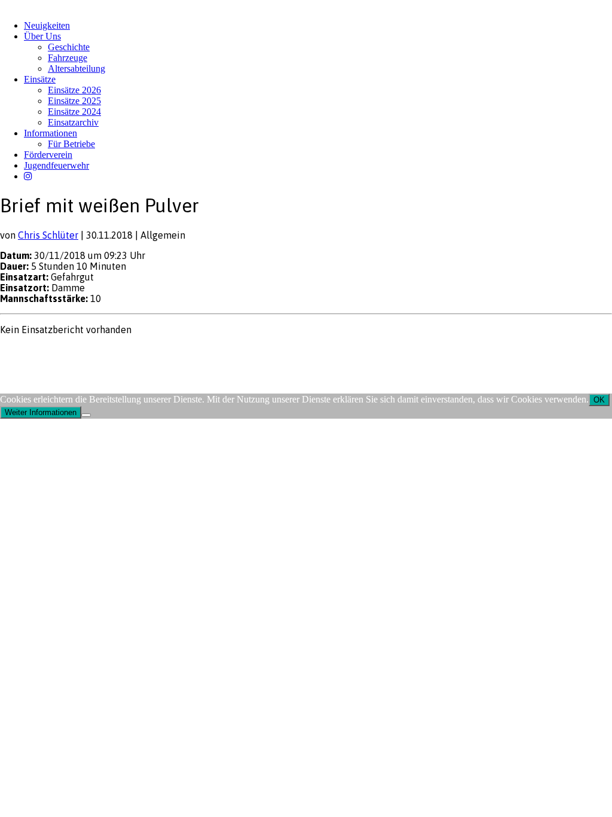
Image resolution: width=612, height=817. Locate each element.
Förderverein (48, 155)
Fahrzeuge (67, 58)
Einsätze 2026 (74, 90)
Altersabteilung (76, 68)
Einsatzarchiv (73, 122)
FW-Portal (107, 352)
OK (599, 399)
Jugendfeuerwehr (56, 165)
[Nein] (86, 415)
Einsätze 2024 (74, 111)
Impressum (19, 352)
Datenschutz (63, 352)
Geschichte (69, 47)
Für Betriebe (71, 144)
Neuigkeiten (47, 25)
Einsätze (40, 79)
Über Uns (42, 36)
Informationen (50, 133)
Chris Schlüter (48, 235)
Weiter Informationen (40, 412)
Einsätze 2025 (74, 101)
